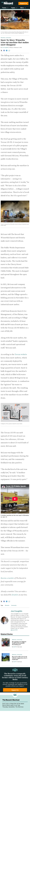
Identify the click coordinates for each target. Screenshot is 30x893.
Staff (14, 646)
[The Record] (7, 3)
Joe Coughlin (5, 47)
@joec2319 (14, 630)
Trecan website (21, 354)
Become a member (7, 578)
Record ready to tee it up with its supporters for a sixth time (19, 658)
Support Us (23, 3)
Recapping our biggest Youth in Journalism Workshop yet (19, 643)
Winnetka (3, 37)
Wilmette (14, 639)
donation (15, 595)
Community (8, 37)
